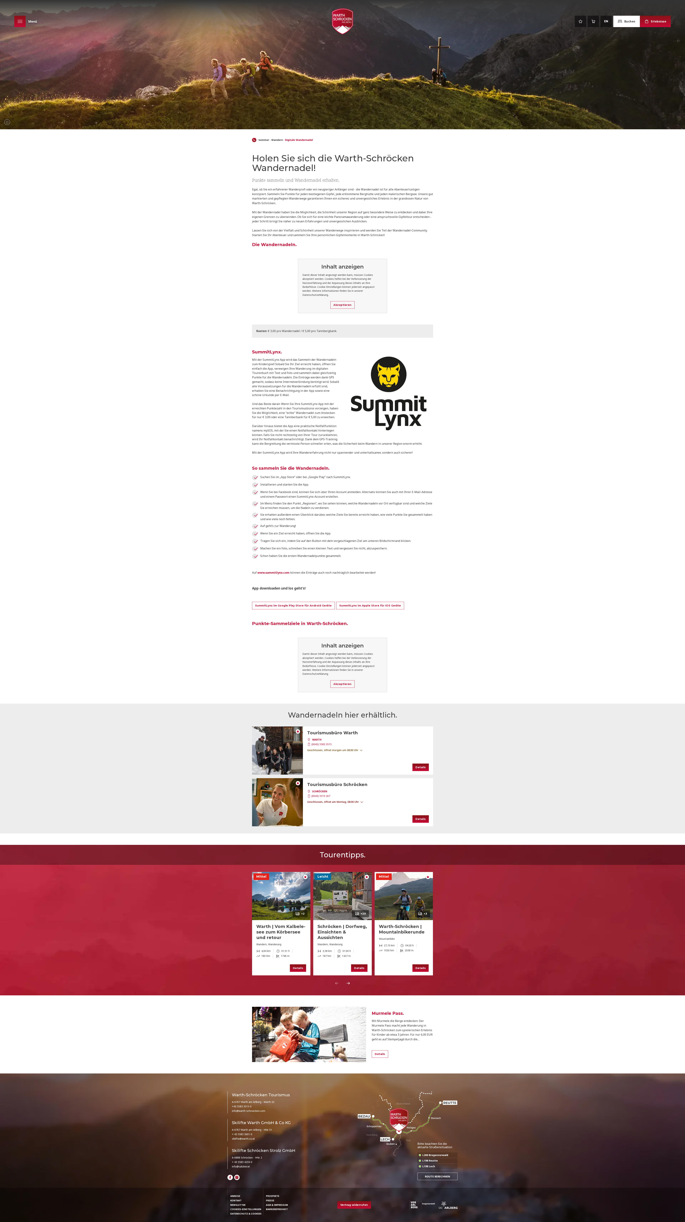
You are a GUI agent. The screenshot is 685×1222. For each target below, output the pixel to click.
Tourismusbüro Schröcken (337, 784)
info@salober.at (241, 1166)
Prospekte (272, 1196)
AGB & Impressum (277, 1204)
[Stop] (7, 122)
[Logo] (342, 21)
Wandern (277, 140)
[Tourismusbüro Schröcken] (277, 802)
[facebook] (230, 1177)
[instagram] (237, 1177)
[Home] (254, 140)
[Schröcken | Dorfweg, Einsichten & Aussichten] (342, 896)
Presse (270, 1200)
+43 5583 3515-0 (242, 1106)
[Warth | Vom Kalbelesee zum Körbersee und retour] (281, 896)
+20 (363, 913)
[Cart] (593, 21)
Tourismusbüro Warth (332, 732)
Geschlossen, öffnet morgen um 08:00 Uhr (332, 750)
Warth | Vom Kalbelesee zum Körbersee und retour (280, 932)
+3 (425, 913)
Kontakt (236, 1200)
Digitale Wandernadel (299, 140)
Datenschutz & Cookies (246, 1213)
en (606, 21)
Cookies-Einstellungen (245, 1209)
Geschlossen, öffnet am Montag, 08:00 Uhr (333, 801)
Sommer (263, 140)
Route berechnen (437, 1176)
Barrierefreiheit (277, 1209)
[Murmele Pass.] (309, 1034)
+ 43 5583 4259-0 (242, 1162)
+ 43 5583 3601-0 (242, 1134)
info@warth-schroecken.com (248, 1111)
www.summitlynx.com (273, 573)
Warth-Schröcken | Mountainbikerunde (402, 929)
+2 (303, 913)
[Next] (348, 983)
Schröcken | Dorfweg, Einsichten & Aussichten (342, 932)
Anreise (235, 1196)
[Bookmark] (580, 21)
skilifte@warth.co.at (243, 1138)
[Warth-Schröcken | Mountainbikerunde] (404, 896)
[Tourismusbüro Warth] (277, 750)
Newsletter (237, 1204)
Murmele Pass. (388, 1013)
